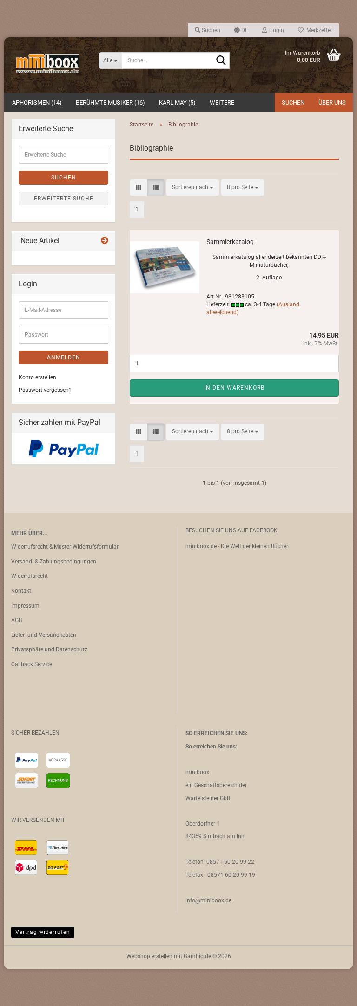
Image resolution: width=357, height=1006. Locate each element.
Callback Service (31, 664)
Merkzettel (318, 30)
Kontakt (21, 591)
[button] (241, 30)
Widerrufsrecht (29, 576)
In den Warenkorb (234, 387)
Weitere (222, 102)
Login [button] (275, 30)
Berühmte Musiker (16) (110, 102)
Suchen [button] (210, 30)
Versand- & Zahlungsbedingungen (53, 561)
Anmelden (63, 357)
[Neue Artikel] (104, 241)
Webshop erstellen (149, 956)
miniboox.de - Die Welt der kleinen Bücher (236, 546)
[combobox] (192, 187)
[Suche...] (221, 61)
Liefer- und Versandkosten (43, 635)
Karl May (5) (177, 102)
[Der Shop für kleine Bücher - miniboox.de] (48, 65)
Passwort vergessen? (45, 390)
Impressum (25, 605)
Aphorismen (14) (37, 102)
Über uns (332, 102)
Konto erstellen (37, 377)
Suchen (293, 102)
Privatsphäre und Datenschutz (49, 649)
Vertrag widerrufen (42, 932)
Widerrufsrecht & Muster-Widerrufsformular (65, 546)
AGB (16, 620)
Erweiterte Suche (63, 198)
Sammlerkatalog (230, 241)
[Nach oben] (331, 992)
